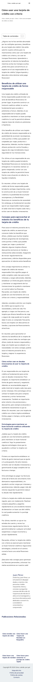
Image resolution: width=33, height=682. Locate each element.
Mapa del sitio (16, 670)
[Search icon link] (25, 3)
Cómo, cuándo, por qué (14, 3)
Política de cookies (16, 675)
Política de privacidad (16, 673)
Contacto (16, 677)
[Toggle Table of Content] (21, 36)
